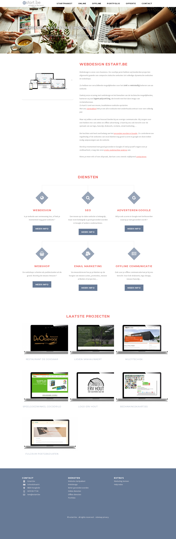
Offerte (131, 3)
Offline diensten (74, 494)
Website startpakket (76, 481)
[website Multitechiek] (142, 356)
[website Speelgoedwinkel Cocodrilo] (50, 403)
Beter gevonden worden (78, 487)
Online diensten (74, 491)
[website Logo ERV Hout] (96, 403)
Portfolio (113, 3)
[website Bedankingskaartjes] (142, 403)
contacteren (141, 156)
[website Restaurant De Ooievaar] (50, 356)
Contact (147, 3)
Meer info (42, 229)
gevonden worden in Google (125, 133)
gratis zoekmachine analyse (115, 150)
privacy (106, 517)
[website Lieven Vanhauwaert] (96, 356)
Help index (118, 484)
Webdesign (73, 484)
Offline (96, 3)
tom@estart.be (33, 494)
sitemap (99, 517)
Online (82, 3)
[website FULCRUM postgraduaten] (50, 451)
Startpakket (64, 3)
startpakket (91, 108)
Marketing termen (121, 481)
